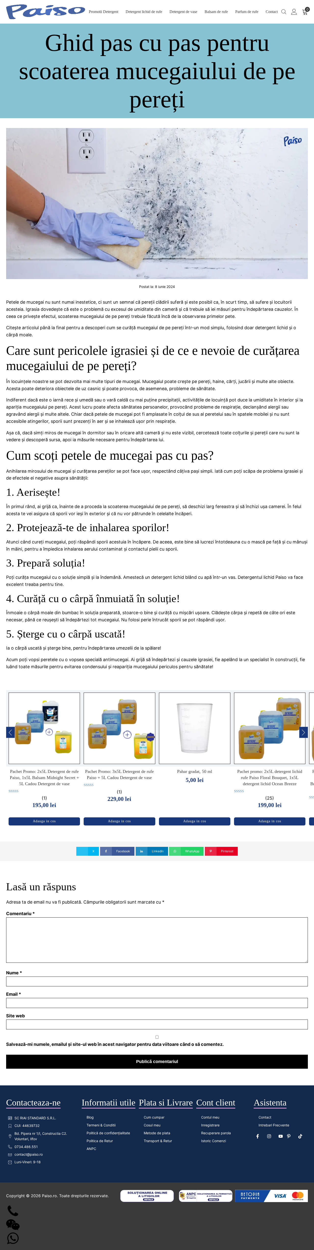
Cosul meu (152, 1125)
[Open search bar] (283, 11)
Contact (272, 12)
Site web (15, 1015)
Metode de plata (157, 1133)
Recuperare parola (216, 1133)
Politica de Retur (100, 1141)
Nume (14, 972)
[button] (10, 732)
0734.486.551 (26, 1147)
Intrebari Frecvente (274, 1125)
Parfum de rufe (246, 12)
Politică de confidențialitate (108, 1133)
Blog (90, 1117)
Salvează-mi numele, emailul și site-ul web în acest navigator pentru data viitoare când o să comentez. (115, 1044)
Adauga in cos (44, 821)
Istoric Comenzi (213, 1141)
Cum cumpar (154, 1117)
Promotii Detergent (103, 12)
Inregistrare (210, 1125)
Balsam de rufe (216, 12)
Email (13, 994)
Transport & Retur (158, 1141)
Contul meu (210, 1117)
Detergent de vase (183, 12)
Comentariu (20, 913)
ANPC (91, 1149)
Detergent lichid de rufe (144, 12)
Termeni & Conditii (101, 1125)
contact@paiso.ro (28, 1154)
